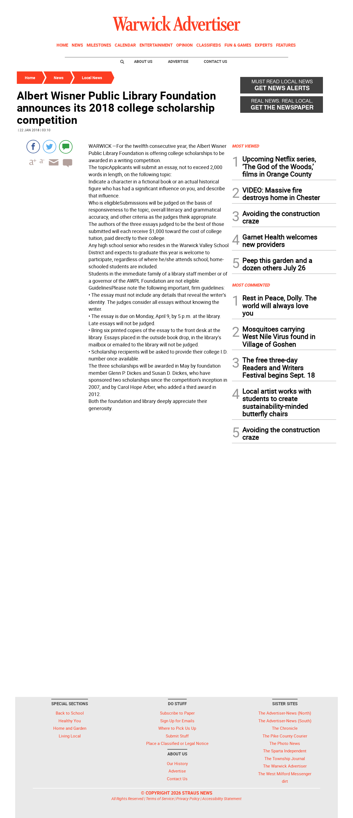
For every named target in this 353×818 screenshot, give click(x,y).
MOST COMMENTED (251, 285)
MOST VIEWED (245, 146)
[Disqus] (123, 484)
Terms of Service (160, 798)
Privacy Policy (188, 798)
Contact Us (215, 61)
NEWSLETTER (291, 6)
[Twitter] (49, 146)
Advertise (178, 61)
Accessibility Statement (222, 798)
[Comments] (66, 146)
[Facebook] (33, 146)
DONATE (323, 6)
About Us (143, 61)
